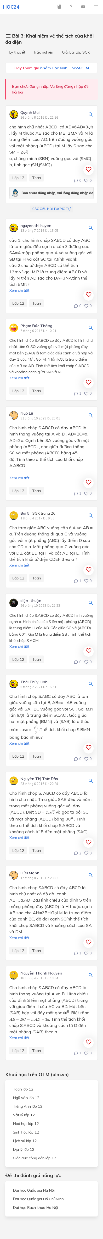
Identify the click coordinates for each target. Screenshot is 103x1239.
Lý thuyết (17, 52)
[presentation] (90, 127)
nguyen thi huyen (35, 226)
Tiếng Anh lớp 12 (28, 1106)
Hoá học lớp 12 (26, 1123)
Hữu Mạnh (29, 873)
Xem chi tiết (19, 290)
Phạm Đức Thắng (36, 326)
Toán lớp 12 (23, 1089)
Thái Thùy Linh (33, 682)
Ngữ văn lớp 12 (26, 1097)
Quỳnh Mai (30, 112)
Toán (36, 177)
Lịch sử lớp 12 (25, 1140)
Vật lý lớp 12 (24, 1114)
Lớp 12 (18, 177)
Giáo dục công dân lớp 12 (34, 1158)
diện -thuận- (31, 601)
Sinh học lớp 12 (26, 1132)
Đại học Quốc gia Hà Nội (34, 1190)
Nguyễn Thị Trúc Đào (39, 779)
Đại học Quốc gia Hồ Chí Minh (38, 1198)
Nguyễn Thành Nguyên (41, 973)
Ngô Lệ (26, 413)
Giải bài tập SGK (76, 52)
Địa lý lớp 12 (23, 1149)
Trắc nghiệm (43, 52)
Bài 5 (24, 513)
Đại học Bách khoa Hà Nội (35, 1207)
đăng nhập (73, 86)
